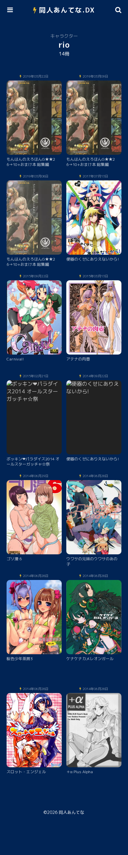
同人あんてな (71, 812)
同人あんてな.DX (67, 9)
